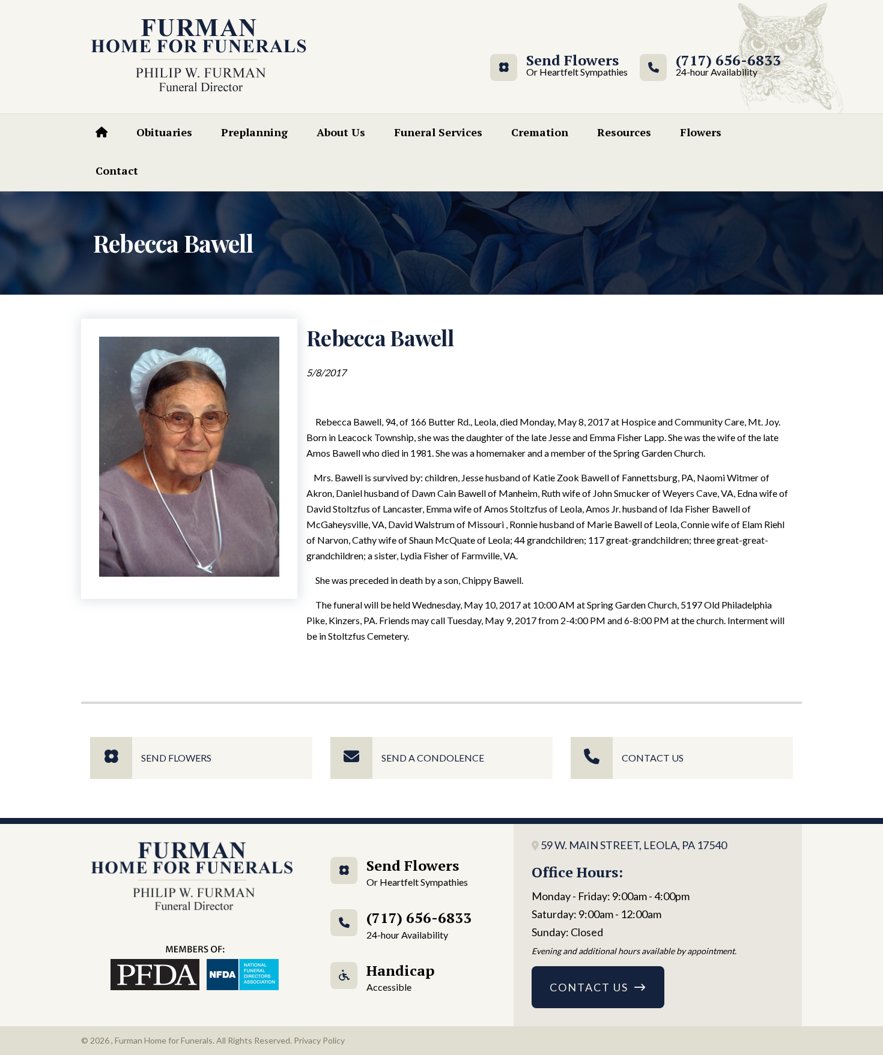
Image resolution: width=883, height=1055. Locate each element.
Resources (624, 132)
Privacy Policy (319, 1040)
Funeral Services (438, 132)
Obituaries (164, 132)
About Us (341, 132)
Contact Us (653, 757)
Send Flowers (572, 65)
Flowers (700, 132)
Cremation (539, 132)
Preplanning (254, 132)
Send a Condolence (432, 757)
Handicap (400, 977)
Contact (117, 170)
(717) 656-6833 (728, 65)
